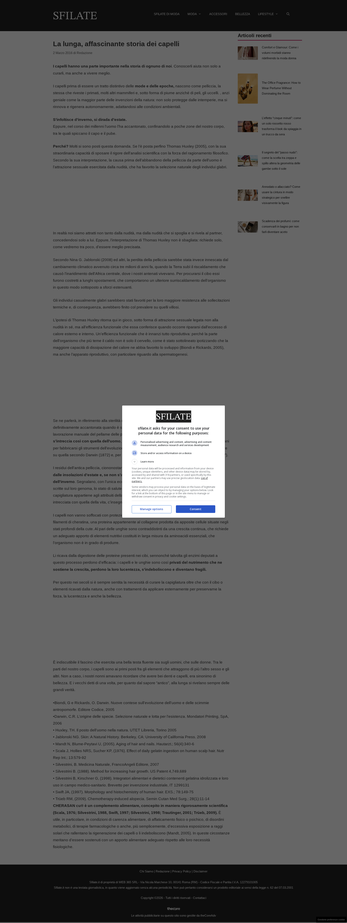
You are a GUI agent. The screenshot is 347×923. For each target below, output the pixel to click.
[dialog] (173, 461)
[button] (173, 462)
